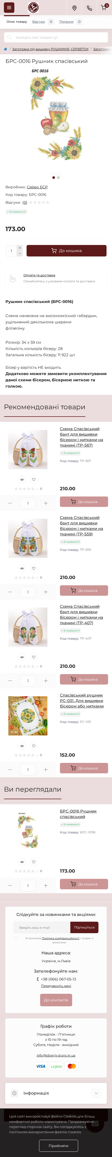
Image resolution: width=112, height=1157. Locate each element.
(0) (24, 202)
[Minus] (20, 254)
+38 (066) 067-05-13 (58, 979)
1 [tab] (53, 177)
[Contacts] (89, 7)
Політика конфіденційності (60, 938)
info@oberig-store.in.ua (56, 1055)
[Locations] (74, 7)
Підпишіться (84, 927)
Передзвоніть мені (56, 986)
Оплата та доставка (39, 275)
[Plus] (20, 248)
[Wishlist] (34, 479)
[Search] (9, 37)
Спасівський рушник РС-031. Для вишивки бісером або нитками (82, 701)
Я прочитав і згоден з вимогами (59, 940)
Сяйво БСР (37, 187)
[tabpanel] (56, 118)
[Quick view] (22, 479)
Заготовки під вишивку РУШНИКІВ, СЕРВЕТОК (50, 49)
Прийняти (59, 1145)
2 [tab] (58, 177)
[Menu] (9, 7)
